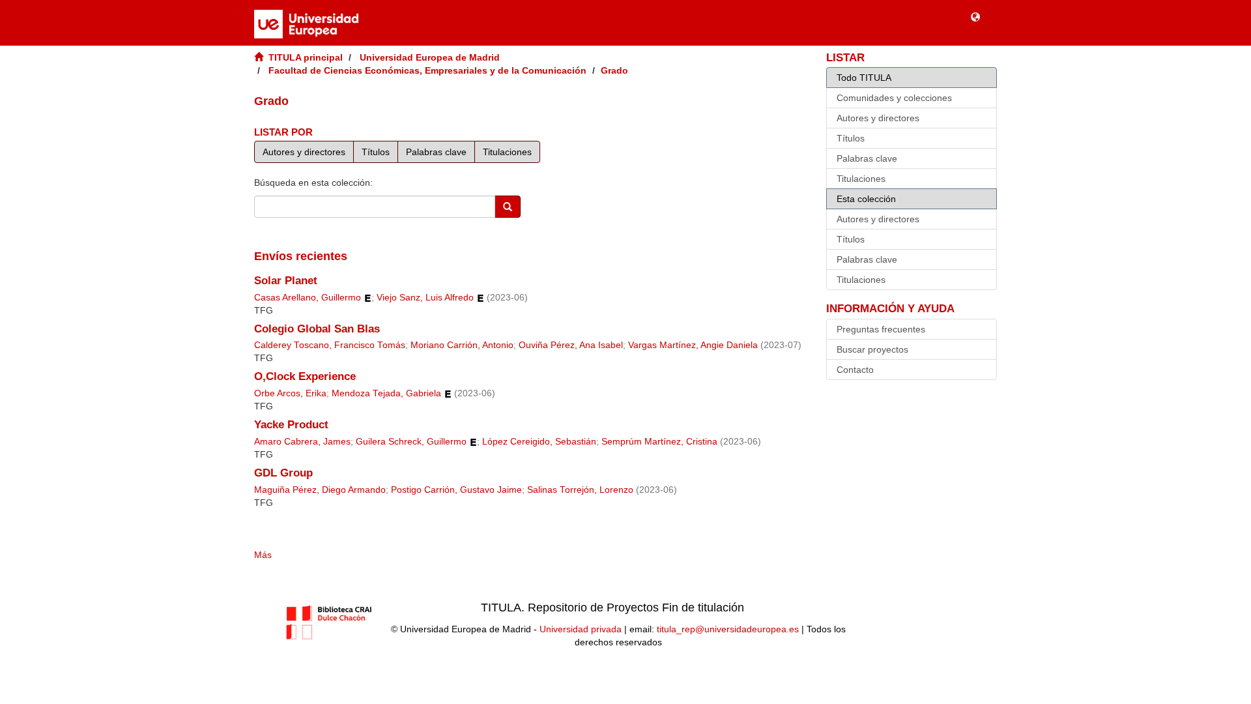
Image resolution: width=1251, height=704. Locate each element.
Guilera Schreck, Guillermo (411, 442)
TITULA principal (305, 57)
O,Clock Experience (305, 376)
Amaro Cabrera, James (302, 442)
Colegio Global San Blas (317, 329)
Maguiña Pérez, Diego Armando (320, 490)
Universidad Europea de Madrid (430, 57)
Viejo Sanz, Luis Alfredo (425, 297)
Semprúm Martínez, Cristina (659, 442)
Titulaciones (507, 152)
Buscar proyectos (872, 349)
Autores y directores (304, 152)
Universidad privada (580, 629)
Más (263, 555)
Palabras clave (436, 152)
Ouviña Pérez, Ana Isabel (571, 345)
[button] (975, 16)
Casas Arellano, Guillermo (307, 297)
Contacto (855, 369)
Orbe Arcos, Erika (290, 393)
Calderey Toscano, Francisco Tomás (329, 345)
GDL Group (283, 473)
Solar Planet (285, 280)
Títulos (376, 152)
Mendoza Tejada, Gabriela (386, 393)
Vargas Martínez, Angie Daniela (693, 345)
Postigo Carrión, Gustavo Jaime (456, 490)
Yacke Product (291, 424)
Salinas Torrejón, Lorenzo (580, 490)
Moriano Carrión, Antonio (461, 345)
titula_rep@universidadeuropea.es (728, 629)
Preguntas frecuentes (881, 329)
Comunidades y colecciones (894, 98)
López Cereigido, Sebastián (539, 442)
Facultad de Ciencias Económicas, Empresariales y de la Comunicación (427, 70)
